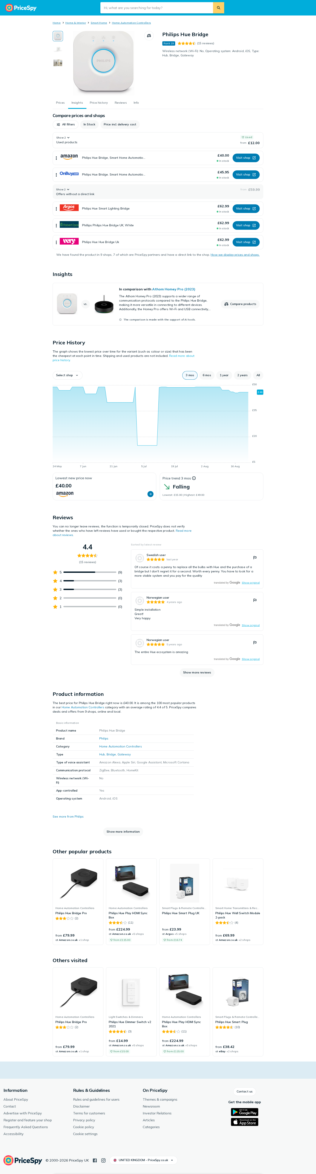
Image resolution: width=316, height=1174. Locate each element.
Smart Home (99, 22)
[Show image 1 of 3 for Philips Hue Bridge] (58, 36)
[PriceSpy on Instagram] (103, 1160)
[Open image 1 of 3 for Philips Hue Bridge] (103, 63)
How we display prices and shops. (235, 255)
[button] (65, 124)
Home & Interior (75, 22)
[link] (158, 304)
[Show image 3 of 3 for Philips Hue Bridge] (58, 63)
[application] (158, 426)
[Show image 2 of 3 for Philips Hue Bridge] (58, 49)
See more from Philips (68, 816)
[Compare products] (149, 35)
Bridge (111, 754)
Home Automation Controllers (131, 22)
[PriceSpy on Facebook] (94, 1160)
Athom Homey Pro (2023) (173, 289)
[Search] (218, 7)
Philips (103, 738)
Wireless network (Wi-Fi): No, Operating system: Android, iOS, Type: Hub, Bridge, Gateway (210, 53)
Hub (102, 754)
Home (57, 22)
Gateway (124, 754)
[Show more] (56, 158)
